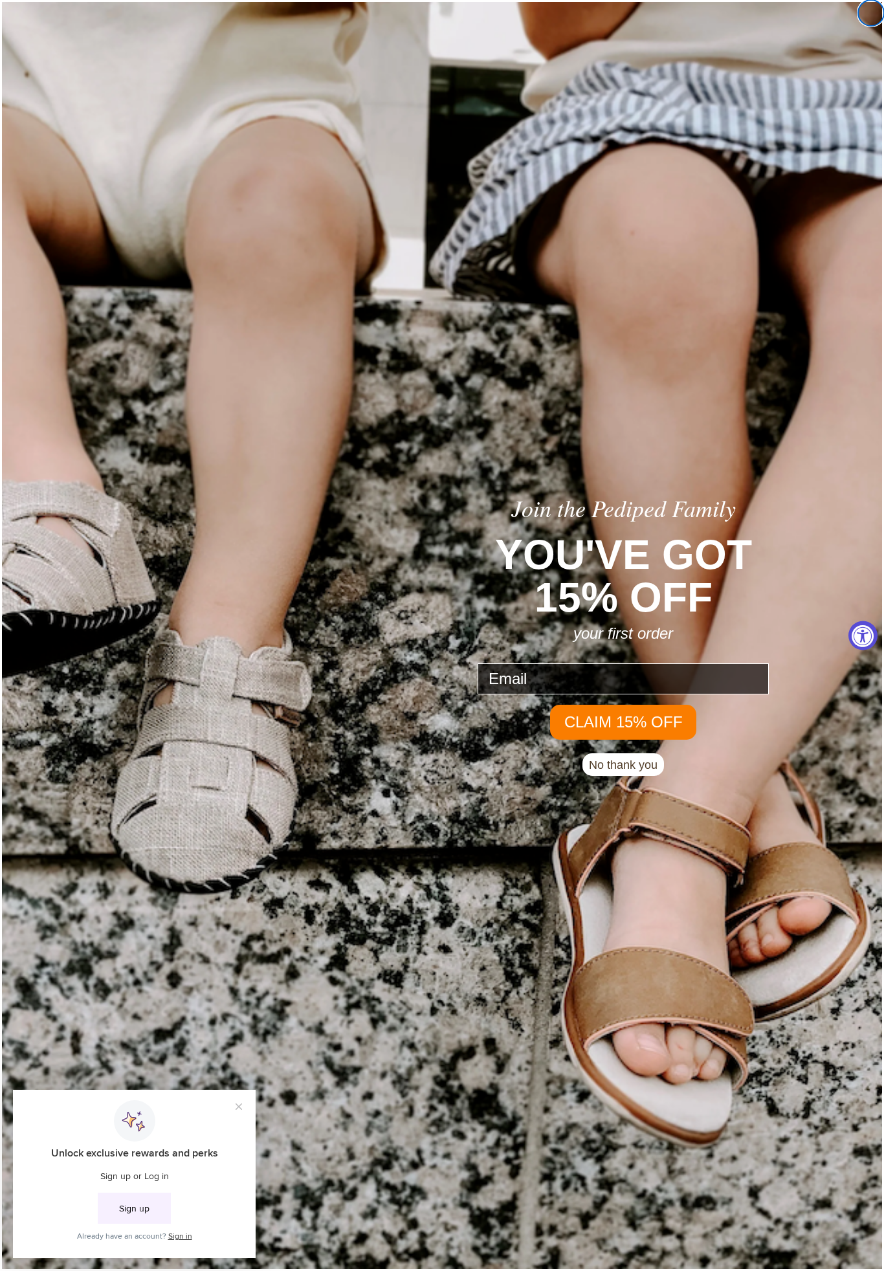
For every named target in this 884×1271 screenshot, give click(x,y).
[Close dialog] (871, 13)
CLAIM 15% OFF (623, 722)
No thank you (623, 764)
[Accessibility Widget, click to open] (863, 635)
